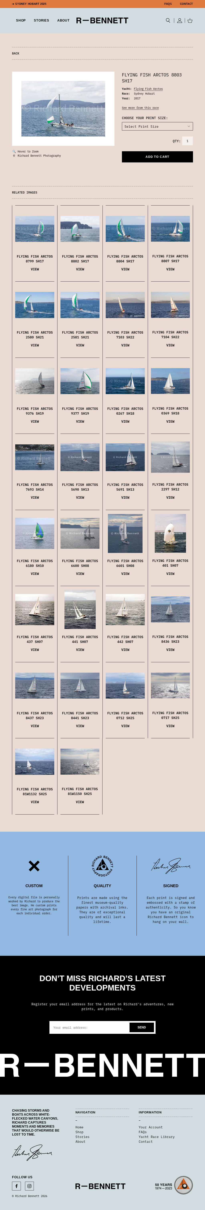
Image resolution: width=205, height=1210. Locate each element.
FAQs (168, 4)
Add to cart (157, 156)
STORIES (41, 20)
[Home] (102, 20)
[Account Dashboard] (179, 20)
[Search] (168, 20)
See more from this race (140, 108)
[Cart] (190, 20)
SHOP (21, 20)
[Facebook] (16, 1186)
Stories (82, 1136)
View (35, 269)
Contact (186, 4)
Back (15, 53)
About (63, 20)
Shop (79, 1132)
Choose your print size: (145, 118)
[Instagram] (29, 1186)
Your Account (151, 1127)
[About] (174, 1186)
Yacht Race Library (157, 1136)
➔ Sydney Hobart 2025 (29, 4)
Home (79, 1127)
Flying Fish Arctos (148, 89)
